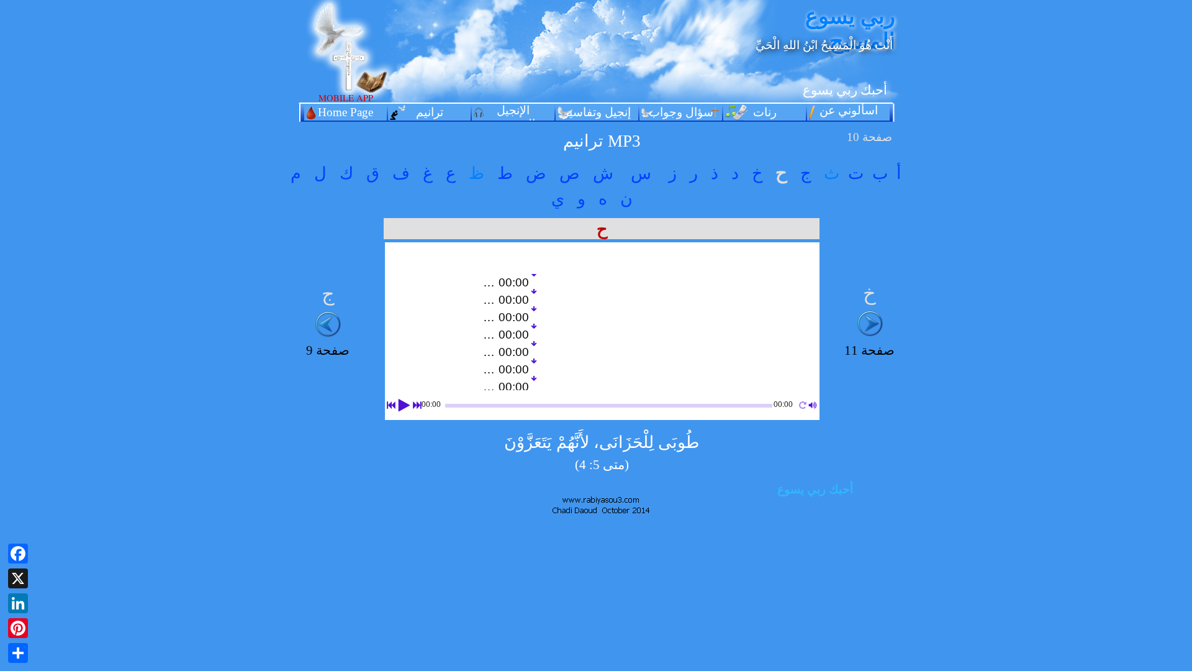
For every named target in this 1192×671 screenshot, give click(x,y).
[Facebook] (18, 553)
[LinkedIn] (18, 603)
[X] (18, 578)
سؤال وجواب (681, 112)
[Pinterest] (18, 628)
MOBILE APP (345, 98)
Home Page (345, 112)
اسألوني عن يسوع (849, 117)
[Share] (18, 653)
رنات (765, 112)
